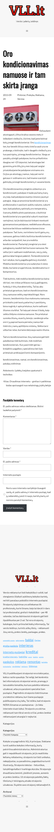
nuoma (35, 657)
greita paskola (10, 645)
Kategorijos (8, 730)
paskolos (8, 661)
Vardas (7, 448)
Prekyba (30, 95)
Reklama (39, 95)
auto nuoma (20, 640)
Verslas (20, 99)
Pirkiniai (21, 95)
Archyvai (7, 791)
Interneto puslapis (12, 474)
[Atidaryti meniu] (27, 30)
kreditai (32, 651)
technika (44, 662)
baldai (29, 640)
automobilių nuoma (9, 640)
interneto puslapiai (14, 652)
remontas (33, 661)
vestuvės (24, 666)
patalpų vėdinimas (12, 363)
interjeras (26, 645)
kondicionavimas (42, 142)
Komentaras (9, 416)
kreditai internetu (10, 657)
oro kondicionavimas (37, 359)
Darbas (38, 640)
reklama (20, 661)
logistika (23, 656)
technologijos (7, 666)
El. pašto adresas (11, 461)
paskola (41, 657)
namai (23, 359)
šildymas (33, 666)
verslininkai (16, 666)
